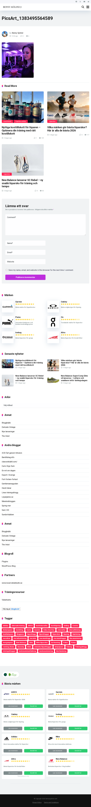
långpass (20, 634)
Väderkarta (6, 600)
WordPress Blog (9, 566)
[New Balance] (51, 763)
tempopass (59, 647)
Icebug (18, 332)
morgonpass (8, 642)
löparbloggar (44, 634)
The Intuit (5, 436)
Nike (31, 642)
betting (66, 626)
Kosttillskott (7, 121)
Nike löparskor (42, 642)
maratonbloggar (60, 638)
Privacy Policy (37, 802)
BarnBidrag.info (8, 457)
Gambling (19, 630)
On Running (55, 642)
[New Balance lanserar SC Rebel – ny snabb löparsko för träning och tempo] (23, 160)
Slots (29, 647)
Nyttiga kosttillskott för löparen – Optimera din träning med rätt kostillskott (21, 130)
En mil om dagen (8, 470)
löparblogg (31, 634)
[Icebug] (8, 342)
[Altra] (53, 342)
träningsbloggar (9, 651)
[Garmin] (8, 312)
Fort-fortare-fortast (10, 479)
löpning (66, 634)
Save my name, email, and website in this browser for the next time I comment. (41, 270)
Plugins (5, 561)
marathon (6, 638)
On (62, 317)
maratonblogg (44, 638)
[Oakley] (53, 312)
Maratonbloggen (8, 501)
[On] (53, 327)
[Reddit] (88, 1)
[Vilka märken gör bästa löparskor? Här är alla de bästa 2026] (68, 107)
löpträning (76, 634)
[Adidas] (6, 741)
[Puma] (8, 327)
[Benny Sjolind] (12, 6)
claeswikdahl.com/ (9, 462)
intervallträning (75, 630)
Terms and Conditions (51, 802)
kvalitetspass (8, 634)
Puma (17, 317)
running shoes (8, 647)
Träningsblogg (81, 647)
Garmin (18, 302)
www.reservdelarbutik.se (12, 583)
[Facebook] (76, 1)
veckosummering (46, 651)
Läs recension (13, 706)
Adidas (5, 626)
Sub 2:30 (5, 510)
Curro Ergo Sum (8, 466)
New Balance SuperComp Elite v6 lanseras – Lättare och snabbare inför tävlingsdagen (74, 378)
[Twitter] (80, 1)
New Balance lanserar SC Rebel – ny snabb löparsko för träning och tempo (22, 183)
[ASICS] (6, 696)
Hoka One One (48, 630)
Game (29, 630)
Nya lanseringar (8, 431)
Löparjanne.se (7, 497)
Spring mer (6, 506)
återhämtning (61, 651)
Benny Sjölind (17, 33)
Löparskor (52, 121)
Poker (65, 642)
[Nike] (51, 741)
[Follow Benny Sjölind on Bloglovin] (11, 610)
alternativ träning (18, 626)
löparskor (56, 634)
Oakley (64, 302)
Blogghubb (6, 423)
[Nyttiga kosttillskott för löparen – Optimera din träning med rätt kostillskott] (23, 107)
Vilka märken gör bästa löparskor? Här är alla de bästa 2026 (67, 129)
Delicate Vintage (8, 427)
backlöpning (56, 626)
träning (69, 647)
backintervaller (42, 626)
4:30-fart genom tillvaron (12, 453)
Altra (63, 332)
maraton (33, 638)
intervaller (62, 630)
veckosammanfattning (27, 651)
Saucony (20, 647)
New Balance (21, 642)
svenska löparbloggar (42, 647)
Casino (75, 626)
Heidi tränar (6, 488)
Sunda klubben (8, 514)
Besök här (33, 706)
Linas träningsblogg (10, 492)
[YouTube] (84, 1)
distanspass (7, 630)
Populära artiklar (20, 121)
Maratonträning (75, 638)
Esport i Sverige (8, 475)
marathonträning (20, 638)
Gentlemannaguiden (10, 484)
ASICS (30, 626)
